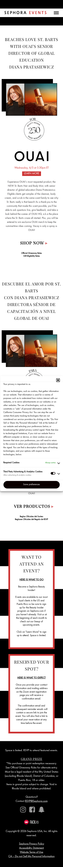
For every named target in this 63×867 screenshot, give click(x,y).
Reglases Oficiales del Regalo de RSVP (31, 519)
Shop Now (34, 243)
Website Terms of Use (31, 852)
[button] (58, 380)
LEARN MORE (31, 173)
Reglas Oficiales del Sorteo (31, 517)
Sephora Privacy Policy (31, 844)
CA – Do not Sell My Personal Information (31, 856)
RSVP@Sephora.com (36, 801)
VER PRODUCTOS (34, 507)
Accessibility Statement (31, 848)
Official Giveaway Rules (31, 253)
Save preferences (31, 484)
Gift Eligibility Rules (31, 256)
